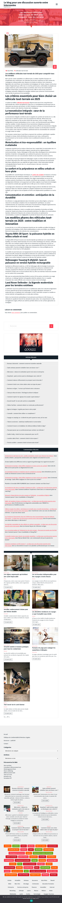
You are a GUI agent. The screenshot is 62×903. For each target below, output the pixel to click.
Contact (6, 743)
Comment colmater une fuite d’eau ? (40, 483)
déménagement (48, 849)
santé (21, 894)
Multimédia (13, 894)
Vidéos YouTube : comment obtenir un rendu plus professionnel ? (25, 405)
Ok (31, 900)
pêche (36, 867)
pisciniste (49, 864)
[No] (60, 899)
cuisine (31, 849)
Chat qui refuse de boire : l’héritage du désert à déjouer (22, 392)
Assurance (35, 880)
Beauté (49, 826)
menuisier (12, 864)
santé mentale (45, 867)
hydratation (33, 856)
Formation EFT (8, 778)
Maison (6, 607)
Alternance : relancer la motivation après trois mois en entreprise (25, 372)
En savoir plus (8, 587)
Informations (51, 856)
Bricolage (26, 884)
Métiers (44, 890)
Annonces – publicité (9, 740)
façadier (29, 853)
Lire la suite (17, 802)
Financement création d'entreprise (43, 853)
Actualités (35, 610)
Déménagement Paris (10, 769)
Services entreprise (22, 887)
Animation (7, 846)
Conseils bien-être (13, 849)
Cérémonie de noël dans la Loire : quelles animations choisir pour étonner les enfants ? (29, 456)
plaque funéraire (9, 867)
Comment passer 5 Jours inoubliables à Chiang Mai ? (19, 497)
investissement (9, 860)
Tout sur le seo (8, 774)
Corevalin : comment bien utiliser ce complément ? (21, 413)
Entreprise (21, 786)
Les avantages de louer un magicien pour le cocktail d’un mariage (23, 471)
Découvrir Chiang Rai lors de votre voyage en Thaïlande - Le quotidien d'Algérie (27, 495)
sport (26, 871)
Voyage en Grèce (35, 874)
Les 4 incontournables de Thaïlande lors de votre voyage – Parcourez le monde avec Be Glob (31, 530)
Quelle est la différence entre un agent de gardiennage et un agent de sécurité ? (32, 462)
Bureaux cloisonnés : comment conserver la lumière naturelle (24, 363)
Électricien (45, 874)
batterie (24, 846)
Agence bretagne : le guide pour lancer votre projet (21, 409)
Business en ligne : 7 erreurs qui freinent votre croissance (23, 388)
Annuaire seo (7, 776)
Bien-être (6, 572)
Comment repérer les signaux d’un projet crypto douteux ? (23, 397)
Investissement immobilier (22, 860)
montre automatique (29, 864)
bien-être (31, 846)
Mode (5, 702)
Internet (52, 887)
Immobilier (43, 887)
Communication (52, 846)
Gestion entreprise (11, 856)
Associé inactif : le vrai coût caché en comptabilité (21, 401)
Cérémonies (35, 884)
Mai (55, 66)
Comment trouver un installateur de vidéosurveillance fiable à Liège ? (26, 426)
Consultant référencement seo (12, 767)
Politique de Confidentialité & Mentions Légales (17, 737)
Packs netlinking (8, 771)
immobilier (42, 856)
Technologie (49, 805)
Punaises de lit (28, 867)
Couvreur (23, 849)
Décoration (38, 849)
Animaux (49, 786)
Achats (9, 880)
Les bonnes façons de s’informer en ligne (34, 526)
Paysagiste (41, 864)
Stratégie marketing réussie (38, 871)
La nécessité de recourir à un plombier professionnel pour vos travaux (34, 545)
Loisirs (29, 890)
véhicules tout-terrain (22, 70)
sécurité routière (52, 871)
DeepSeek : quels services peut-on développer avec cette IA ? (24, 376)
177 (8, 717)
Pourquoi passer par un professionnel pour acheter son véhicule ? (25, 430)
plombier (19, 867)
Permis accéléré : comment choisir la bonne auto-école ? (23, 442)
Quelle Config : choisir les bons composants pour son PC (22, 434)
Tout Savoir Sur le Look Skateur (14, 705)
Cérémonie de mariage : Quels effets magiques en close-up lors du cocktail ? (26, 466)
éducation (53, 874)
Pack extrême (7, 765)
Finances (34, 887)
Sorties (28, 894)
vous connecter (15, 312)
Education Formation (48, 884)
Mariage (34, 860)
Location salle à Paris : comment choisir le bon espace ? (22, 438)
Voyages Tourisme (49, 894)
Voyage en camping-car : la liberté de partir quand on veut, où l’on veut (27, 417)
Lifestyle (21, 890)
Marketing (21, 826)
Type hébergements (11, 874)
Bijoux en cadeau (40, 846)
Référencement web (9, 772)
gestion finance (23, 856)
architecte (16, 846)
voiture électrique (23, 874)
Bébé (9, 884)
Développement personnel (17, 853)
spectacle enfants (17, 871)
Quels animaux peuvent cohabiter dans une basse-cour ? (23, 367)
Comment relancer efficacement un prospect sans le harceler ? (25, 380)
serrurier (54, 867)
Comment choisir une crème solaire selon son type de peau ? (24, 384)
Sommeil (7, 871)
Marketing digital (52, 860)
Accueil (27, 19)
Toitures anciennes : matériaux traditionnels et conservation (24, 422)
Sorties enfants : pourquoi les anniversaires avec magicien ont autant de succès (27, 457)
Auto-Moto (33, 19)
